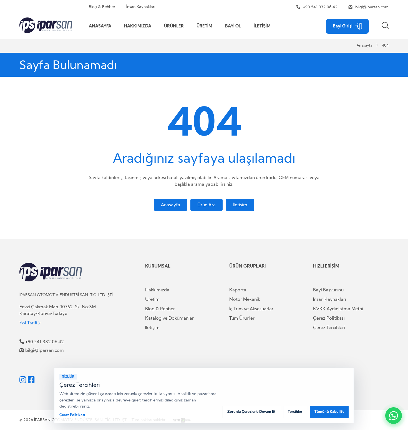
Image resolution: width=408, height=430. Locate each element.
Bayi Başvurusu (328, 290)
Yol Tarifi (28, 322)
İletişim (240, 205)
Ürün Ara (206, 205)
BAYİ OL (233, 26)
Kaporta (237, 290)
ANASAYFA (100, 26)
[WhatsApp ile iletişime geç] (393, 415)
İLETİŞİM (262, 26)
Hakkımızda (157, 290)
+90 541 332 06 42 (320, 7)
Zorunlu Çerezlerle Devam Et (251, 412)
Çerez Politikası (329, 318)
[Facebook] (31, 380)
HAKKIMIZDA (137, 26)
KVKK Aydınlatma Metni (338, 309)
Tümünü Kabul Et (329, 412)
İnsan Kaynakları (140, 7)
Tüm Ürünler (242, 318)
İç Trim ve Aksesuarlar (251, 309)
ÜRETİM (204, 26)
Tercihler (295, 412)
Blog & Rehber (102, 7)
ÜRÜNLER (174, 26)
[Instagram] (22, 380)
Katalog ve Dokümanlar (169, 318)
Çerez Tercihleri (329, 327)
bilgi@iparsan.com (372, 7)
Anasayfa (364, 45)
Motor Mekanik (244, 299)
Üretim (152, 299)
